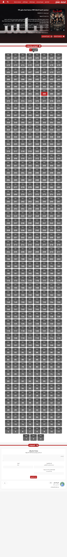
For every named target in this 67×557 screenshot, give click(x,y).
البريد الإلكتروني (49, 463)
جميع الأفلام (25, 2)
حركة (13, 30)
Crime (36, 30)
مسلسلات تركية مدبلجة (43, 32)
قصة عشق (47, 2)
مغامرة (35, 32)
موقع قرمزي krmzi (8, 32)
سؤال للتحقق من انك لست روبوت (49, 469)
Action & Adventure (44, 30)
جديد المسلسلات (30, 30)
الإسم (18, 463)
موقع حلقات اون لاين (18, 32)
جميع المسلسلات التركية (20, 30)
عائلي (9, 30)
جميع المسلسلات (39, 2)
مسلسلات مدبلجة (17, 2)
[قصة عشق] (60, 2)
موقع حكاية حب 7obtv (28, 32)
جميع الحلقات (32, 2)
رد (4, 483)
